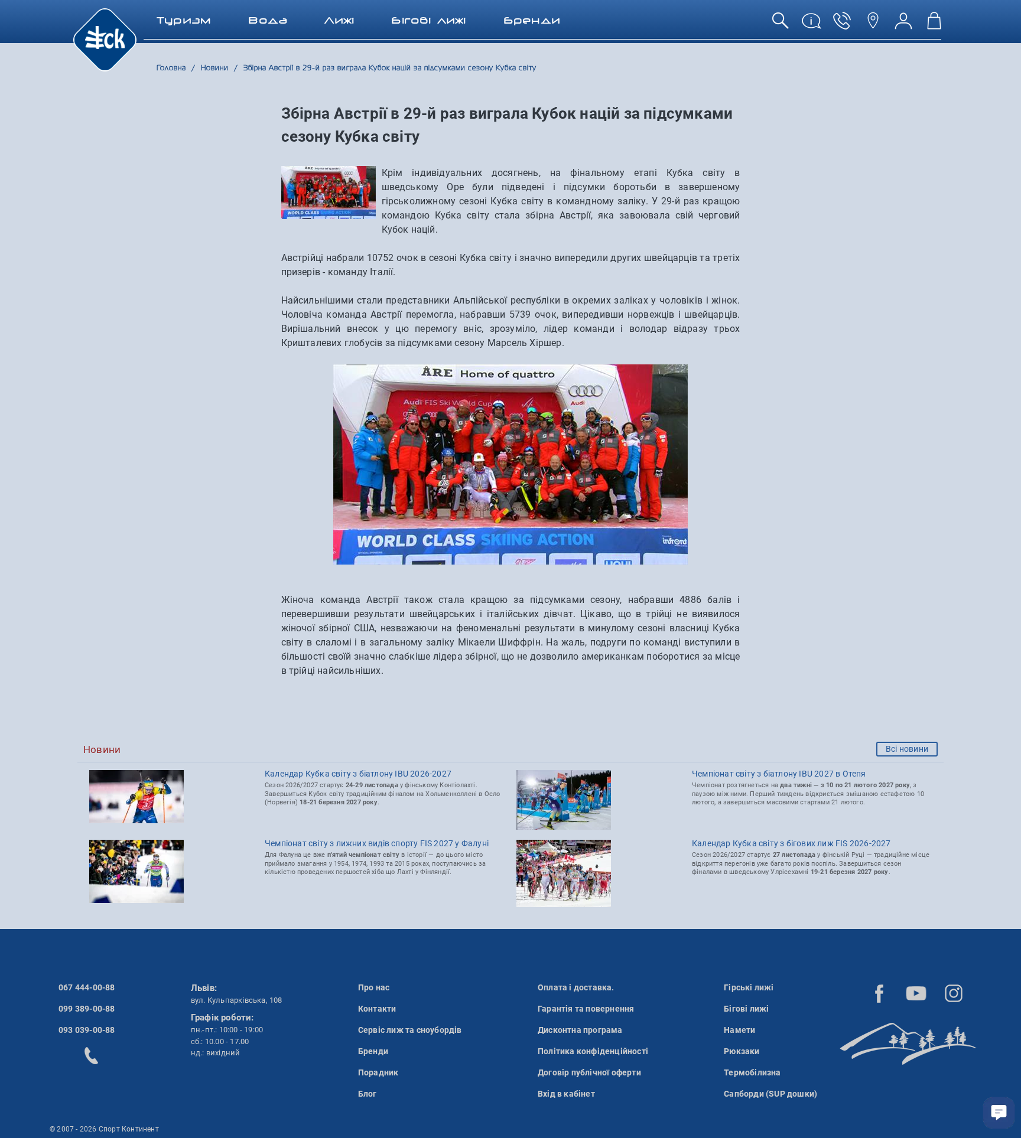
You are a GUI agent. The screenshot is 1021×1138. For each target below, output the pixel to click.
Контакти (377, 1008)
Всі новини (907, 749)
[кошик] (934, 25)
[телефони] (842, 25)
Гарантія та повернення (586, 1008)
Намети (739, 1030)
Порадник (378, 1072)
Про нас (373, 987)
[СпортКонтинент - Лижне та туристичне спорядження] (104, 39)
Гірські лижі (748, 987)
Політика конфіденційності (593, 1051)
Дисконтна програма (580, 1030)
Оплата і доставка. (576, 987)
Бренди (373, 1051)
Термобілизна (752, 1072)
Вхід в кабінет (566, 1093)
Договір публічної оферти (589, 1072)
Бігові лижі (746, 1008)
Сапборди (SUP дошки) (770, 1093)
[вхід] (903, 25)
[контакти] (872, 25)
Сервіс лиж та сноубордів (410, 1030)
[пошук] (780, 25)
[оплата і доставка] (811, 25)
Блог (367, 1093)
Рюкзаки (741, 1051)
